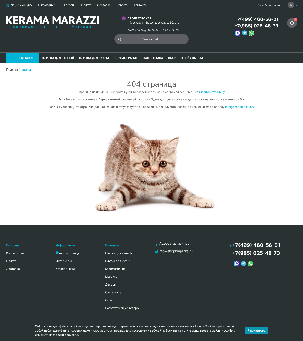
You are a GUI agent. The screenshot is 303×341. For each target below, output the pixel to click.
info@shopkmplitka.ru (240, 107)
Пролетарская (139, 18)
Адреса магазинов (174, 243)
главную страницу (212, 92)
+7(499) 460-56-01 (256, 19)
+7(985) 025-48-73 (256, 25)
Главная (12, 69)
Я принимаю (256, 330)
